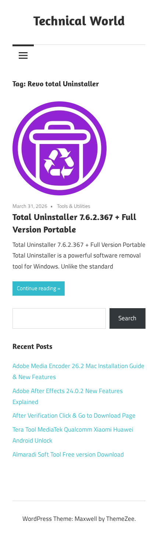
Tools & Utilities (73, 206)
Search (127, 318)
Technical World (79, 20)
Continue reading (36, 288)
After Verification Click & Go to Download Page (74, 415)
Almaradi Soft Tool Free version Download (68, 454)
